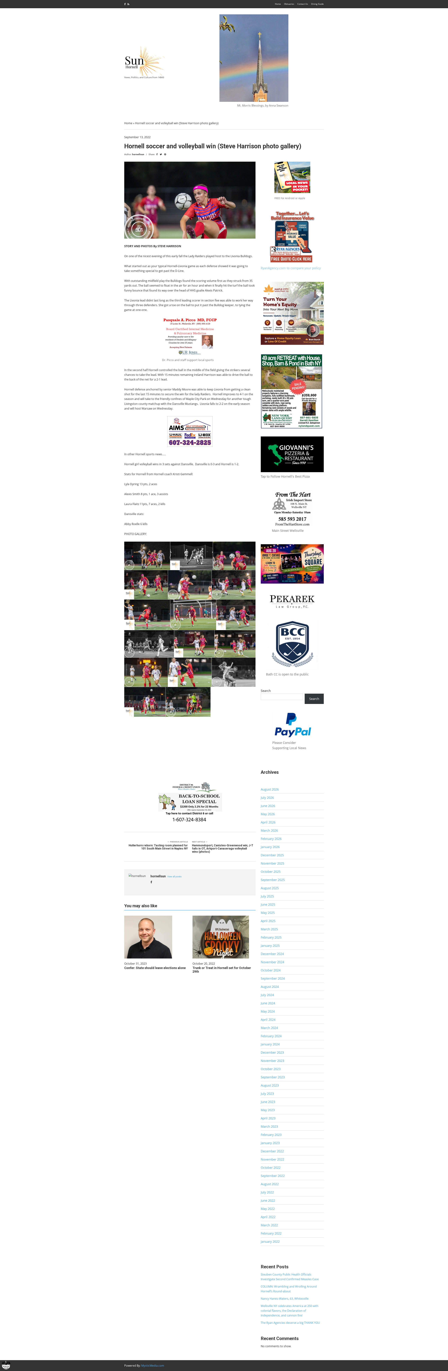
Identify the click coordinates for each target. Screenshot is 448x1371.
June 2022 (268, 1200)
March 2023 (269, 1126)
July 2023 (267, 1093)
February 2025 (271, 937)
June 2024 (268, 1003)
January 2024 (270, 1044)
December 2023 (272, 1052)
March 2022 (269, 1225)
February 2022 (271, 1233)
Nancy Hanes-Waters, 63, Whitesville (285, 1298)
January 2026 (270, 847)
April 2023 (268, 1118)
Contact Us (302, 3)
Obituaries (289, 3)
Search (266, 691)
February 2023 (271, 1135)
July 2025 (267, 896)
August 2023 (270, 1085)
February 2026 (271, 839)
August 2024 (270, 987)
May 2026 (268, 814)
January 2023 (270, 1143)
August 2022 (270, 1184)
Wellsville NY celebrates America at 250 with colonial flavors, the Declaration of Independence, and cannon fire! (289, 1310)
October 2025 (271, 871)
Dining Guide (317, 3)
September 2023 (273, 1077)
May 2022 (268, 1209)
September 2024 (273, 978)
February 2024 (271, 1036)
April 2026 (268, 822)
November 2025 (272, 863)
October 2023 (271, 1069)
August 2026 (270, 789)
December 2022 (272, 1151)
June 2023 (268, 1102)
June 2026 (268, 806)
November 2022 (272, 1159)
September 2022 (273, 1176)
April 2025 (268, 921)
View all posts (174, 876)
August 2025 (270, 888)
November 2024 (272, 962)
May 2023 (268, 1110)
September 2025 (273, 880)
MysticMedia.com (152, 1366)
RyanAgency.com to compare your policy (291, 268)
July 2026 (267, 797)
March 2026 (269, 830)
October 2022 (271, 1167)
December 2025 (272, 855)
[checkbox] (6, 1365)
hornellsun (138, 154)
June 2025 (268, 904)
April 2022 (268, 1217)
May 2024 (268, 1011)
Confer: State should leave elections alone (155, 968)
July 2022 (267, 1192)
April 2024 (268, 1019)
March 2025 (269, 929)
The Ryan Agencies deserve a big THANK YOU (290, 1323)
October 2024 (271, 970)
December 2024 (272, 954)
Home (278, 3)
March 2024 (269, 1028)
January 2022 (270, 1241)
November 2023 (272, 1061)
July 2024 (267, 995)
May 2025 (268, 913)
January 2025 (270, 945)
